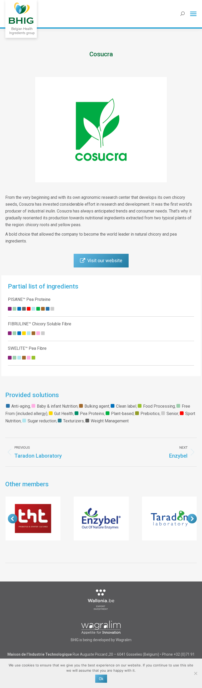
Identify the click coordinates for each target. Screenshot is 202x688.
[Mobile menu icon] (193, 14)
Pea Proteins (92, 413)
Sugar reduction (42, 420)
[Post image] (33, 518)
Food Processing (159, 406)
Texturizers (73, 420)
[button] (12, 518)
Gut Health (63, 413)
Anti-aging (20, 406)
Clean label (126, 406)
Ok (101, 679)
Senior (172, 413)
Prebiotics (150, 413)
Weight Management (110, 420)
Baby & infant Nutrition (57, 406)
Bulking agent (96, 406)
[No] (195, 673)
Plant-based (122, 413)
